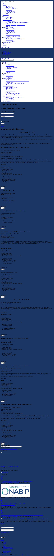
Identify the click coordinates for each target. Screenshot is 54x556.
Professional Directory (8, 27)
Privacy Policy (25, 554)
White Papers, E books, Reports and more (15, 25)
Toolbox (8, 26)
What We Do (9, 6)
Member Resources (7, 20)
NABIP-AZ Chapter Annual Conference (10, 482)
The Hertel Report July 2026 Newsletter (15, 38)
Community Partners (10, 12)
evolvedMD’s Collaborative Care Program (10, 466)
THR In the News (10, 7)
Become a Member (7, 52)
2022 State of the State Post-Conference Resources (17, 22)
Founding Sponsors (10, 11)
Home (4, 3)
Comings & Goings (10, 21)
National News (9, 18)
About (4, 5)
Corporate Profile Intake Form (13, 35)
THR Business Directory (11, 28)
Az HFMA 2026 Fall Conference (8, 505)
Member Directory (10, 30)
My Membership (7, 53)
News (4, 16)
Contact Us (5, 49)
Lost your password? (5, 118)
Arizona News (9, 17)
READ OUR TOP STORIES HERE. (9, 449)
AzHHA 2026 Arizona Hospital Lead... (9, 516)
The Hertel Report (6, 554)
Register (5, 43)
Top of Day (6, 15)
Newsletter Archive (10, 41)
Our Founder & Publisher (12, 8)
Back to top (6, 552)
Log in (4, 45)
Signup (2, 187)
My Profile (5, 54)
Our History (9, 10)
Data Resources (9, 40)
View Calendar (4, 523)
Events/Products (7, 42)
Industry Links (9, 23)
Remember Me (5, 121)
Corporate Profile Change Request (13, 36)
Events (4, 51)
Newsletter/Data (7, 37)
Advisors (8, 13)
